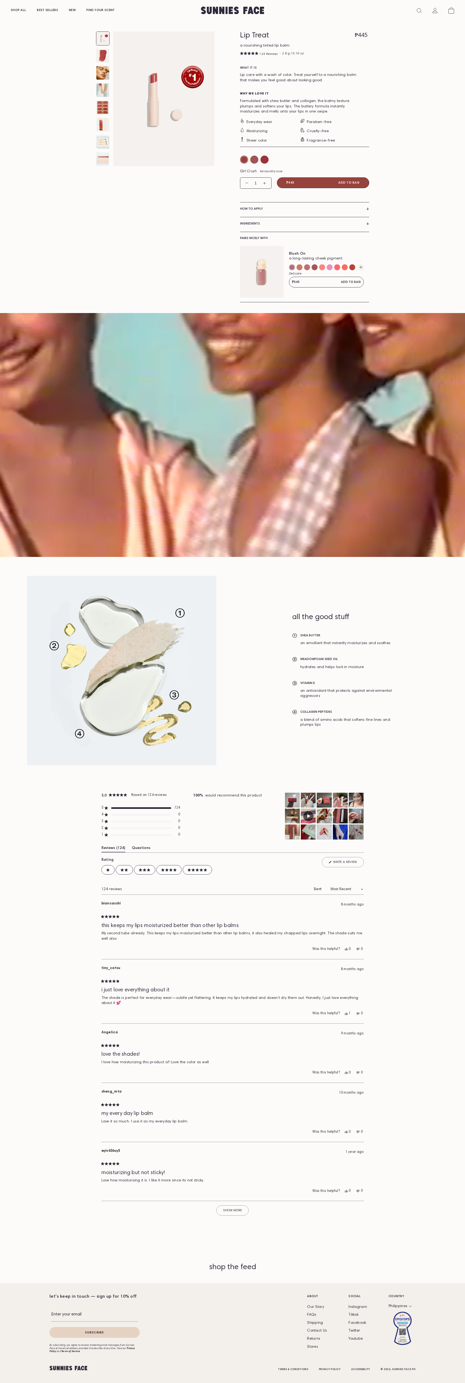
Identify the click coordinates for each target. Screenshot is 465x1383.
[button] (259, 54)
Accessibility (360, 1369)
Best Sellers (47, 10)
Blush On (297, 254)
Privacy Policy (329, 1369)
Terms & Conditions (293, 1369)
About (312, 1296)
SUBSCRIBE (94, 1332)
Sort (318, 889)
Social (354, 1296)
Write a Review (344, 862)
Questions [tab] (141, 848)
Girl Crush (261, 171)
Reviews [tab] (112, 848)
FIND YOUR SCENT (100, 10)
